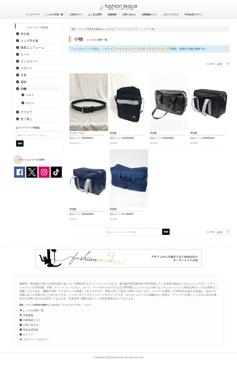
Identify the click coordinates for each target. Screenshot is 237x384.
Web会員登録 (30, 329)
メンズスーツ (28, 61)
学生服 (24, 34)
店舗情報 (27, 315)
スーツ (24, 54)
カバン (29, 103)
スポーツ (25, 68)
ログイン (27, 334)
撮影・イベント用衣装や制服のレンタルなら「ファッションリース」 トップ (109, 29)
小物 (22, 89)
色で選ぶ (25, 119)
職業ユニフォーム (31, 47)
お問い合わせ (30, 324)
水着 (22, 75)
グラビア (25, 112)
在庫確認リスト (31, 320)
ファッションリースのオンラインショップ (141, 48)
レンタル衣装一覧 (33, 310)
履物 (22, 82)
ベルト (29, 95)
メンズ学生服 (28, 40)
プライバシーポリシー (35, 339)
